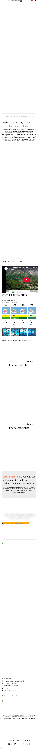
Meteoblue (28, 340)
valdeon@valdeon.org (10, 690)
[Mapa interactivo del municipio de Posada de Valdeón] (19, 213)
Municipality (17, 0)
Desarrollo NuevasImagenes (25, 716)
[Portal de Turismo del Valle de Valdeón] (19, 241)
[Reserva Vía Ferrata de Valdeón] (19, 159)
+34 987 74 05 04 (9, 688)
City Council (11, 0)
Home (14, 116)
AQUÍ (29, 744)
